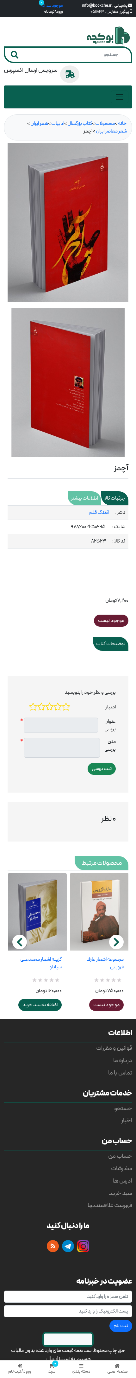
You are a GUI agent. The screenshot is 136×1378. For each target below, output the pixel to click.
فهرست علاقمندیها (110, 1205)
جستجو (123, 1108)
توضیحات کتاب (110, 644)
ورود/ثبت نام (19, 1371)
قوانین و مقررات (114, 1048)
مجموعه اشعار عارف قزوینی (105, 963)
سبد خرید (120, 1193)
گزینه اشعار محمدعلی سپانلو (41, 963)
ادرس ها (122, 1181)
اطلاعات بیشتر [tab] (84, 498)
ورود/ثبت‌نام (53, 12)
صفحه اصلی (117, 1371)
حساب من (120, 1156)
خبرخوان (53, 1246)
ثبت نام (121, 1326)
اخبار (126, 1120)
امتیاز (111, 707)
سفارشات (121, 1168)
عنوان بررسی (110, 725)
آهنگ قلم (99, 512)
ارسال (52, 1358)
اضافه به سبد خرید (40, 1005)
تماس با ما (120, 1073)
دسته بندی (81, 1371)
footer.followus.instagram (83, 1246)
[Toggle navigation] (119, 97)
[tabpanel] (68, 527)
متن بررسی (110, 745)
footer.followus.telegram (68, 1246)
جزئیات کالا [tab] (114, 498)
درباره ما (122, 1060)
